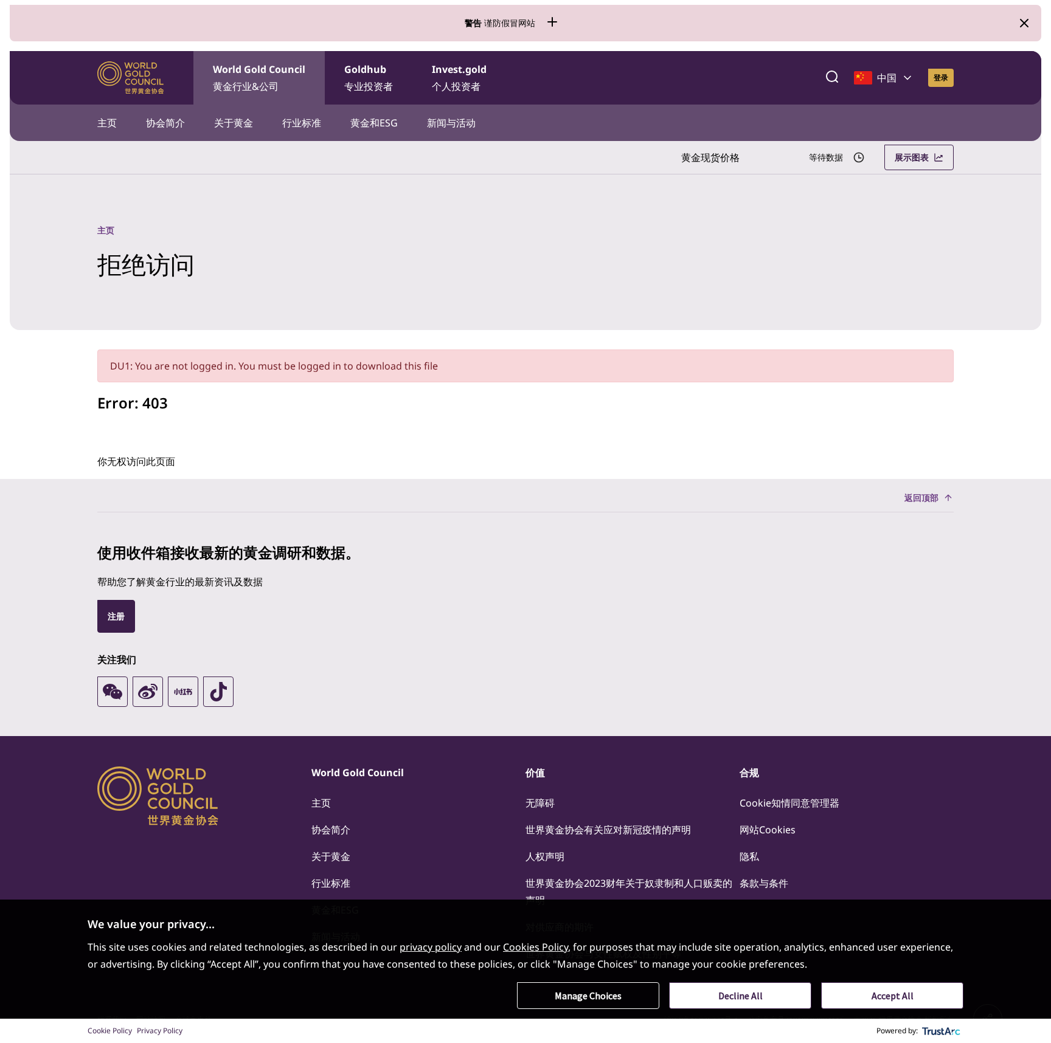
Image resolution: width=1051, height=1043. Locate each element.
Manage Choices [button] (588, 996)
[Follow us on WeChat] (112, 691)
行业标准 (301, 122)
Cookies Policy (535, 947)
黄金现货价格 (710, 157)
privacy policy (431, 947)
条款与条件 (764, 883)
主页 (107, 122)
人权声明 (545, 856)
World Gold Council (259, 78)
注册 (116, 616)
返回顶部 (921, 497)
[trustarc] (941, 1031)
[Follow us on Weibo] (148, 691)
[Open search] (832, 78)
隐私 (749, 856)
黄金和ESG (374, 122)
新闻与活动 (451, 122)
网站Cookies (768, 829)
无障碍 (540, 803)
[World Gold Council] (130, 78)
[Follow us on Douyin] (218, 691)
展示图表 (912, 157)
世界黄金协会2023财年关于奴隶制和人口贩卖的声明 (629, 891)
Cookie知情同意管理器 (789, 803)
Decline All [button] (740, 996)
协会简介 (165, 122)
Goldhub (368, 78)
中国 (887, 77)
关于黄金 (233, 122)
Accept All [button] (893, 996)
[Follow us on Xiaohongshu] (183, 691)
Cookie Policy (110, 1030)
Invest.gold (459, 78)
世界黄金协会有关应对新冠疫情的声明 (608, 829)
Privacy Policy (159, 1030)
